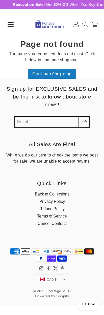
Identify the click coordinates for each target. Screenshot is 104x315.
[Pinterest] (62, 268)
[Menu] (10, 24)
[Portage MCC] (52, 24)
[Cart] (95, 24)
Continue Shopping (52, 74)
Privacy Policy (52, 201)
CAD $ (52, 279)
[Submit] (84, 122)
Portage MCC (59, 291)
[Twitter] (55, 268)
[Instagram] (41, 268)
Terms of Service (52, 216)
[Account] (76, 24)
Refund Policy (52, 208)
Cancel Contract (52, 223)
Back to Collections (52, 194)
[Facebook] (48, 268)
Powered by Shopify (52, 296)
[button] (85, 24)
